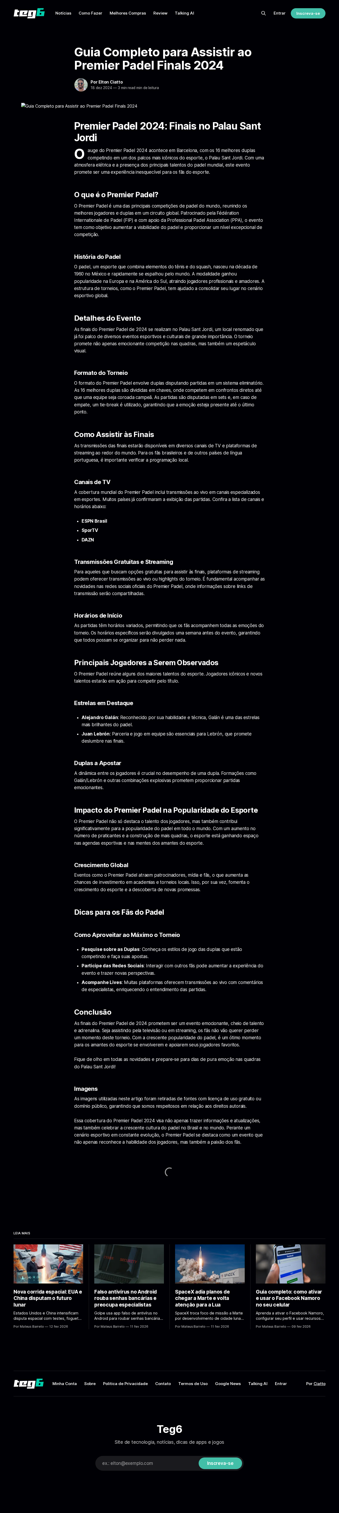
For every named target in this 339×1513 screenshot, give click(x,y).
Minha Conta (64, 1383)
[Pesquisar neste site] (263, 13)
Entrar (280, 13)
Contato (163, 1383)
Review (160, 13)
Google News (228, 1383)
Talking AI (184, 13)
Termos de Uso (193, 1383)
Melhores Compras (128, 13)
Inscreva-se (308, 13)
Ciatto (319, 1383)
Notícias (63, 13)
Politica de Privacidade (125, 1383)
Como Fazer (90, 13)
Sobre (90, 1383)
